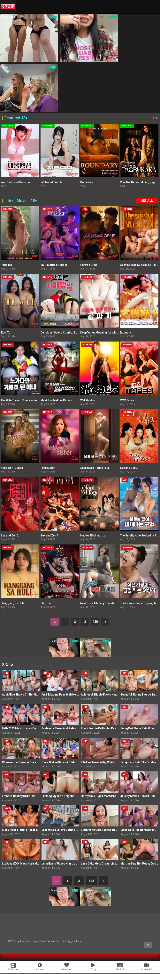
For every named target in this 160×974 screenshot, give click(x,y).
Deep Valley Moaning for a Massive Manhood (109, 332)
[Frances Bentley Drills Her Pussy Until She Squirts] (21, 782)
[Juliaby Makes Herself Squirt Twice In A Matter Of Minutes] (139, 782)
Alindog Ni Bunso (12, 467)
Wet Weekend (88, 400)
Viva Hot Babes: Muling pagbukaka (121, 182)
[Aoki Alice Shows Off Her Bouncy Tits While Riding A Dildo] (21, 680)
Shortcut (46, 603)
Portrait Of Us (88, 264)
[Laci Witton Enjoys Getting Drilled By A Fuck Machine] (60, 815)
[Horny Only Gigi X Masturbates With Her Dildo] (99, 782)
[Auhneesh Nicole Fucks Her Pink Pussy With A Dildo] (99, 680)
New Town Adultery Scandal (97, 603)
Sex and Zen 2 (10, 535)
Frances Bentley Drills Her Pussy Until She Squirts (34, 796)
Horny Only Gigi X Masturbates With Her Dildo (110, 796)
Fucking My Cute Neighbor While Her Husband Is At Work (78, 796)
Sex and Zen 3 (129, 467)
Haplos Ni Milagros (92, 535)
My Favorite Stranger (54, 264)
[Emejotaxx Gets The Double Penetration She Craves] (139, 748)
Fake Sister (48, 467)
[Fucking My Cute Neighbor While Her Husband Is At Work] (60, 782)
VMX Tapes (127, 400)
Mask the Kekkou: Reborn (56, 400)
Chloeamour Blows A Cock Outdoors (25, 762)
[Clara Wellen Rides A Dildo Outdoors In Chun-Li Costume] (60, 748)
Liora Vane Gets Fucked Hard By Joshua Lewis (110, 829)
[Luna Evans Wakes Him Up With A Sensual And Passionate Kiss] (60, 849)
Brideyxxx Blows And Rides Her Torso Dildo (69, 728)
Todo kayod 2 (147, 182)
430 (95, 622)
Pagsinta (6, 264)
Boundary (66, 182)
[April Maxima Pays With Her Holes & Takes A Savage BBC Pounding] (60, 680)
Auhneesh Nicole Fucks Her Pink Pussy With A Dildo (114, 694)
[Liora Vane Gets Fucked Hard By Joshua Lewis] (99, 815)
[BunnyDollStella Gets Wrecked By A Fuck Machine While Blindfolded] (139, 714)
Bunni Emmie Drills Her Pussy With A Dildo (108, 728)
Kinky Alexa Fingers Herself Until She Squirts (30, 829)
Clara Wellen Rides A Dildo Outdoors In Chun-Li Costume (78, 762)
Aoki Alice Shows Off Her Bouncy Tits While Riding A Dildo (39, 694)
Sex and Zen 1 (49, 535)
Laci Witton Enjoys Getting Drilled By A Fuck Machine (75, 829)
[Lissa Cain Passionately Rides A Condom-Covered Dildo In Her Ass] (139, 815)
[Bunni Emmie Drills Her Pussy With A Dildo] (99, 714)
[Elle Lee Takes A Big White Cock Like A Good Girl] (99, 748)
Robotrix (125, 332)
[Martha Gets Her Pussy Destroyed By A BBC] (139, 849)
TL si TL (5, 332)
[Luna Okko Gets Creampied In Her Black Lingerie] (99, 849)
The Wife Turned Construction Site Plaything (28, 400)
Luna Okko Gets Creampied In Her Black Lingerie (112, 863)
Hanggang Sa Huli (12, 603)
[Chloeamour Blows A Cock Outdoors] (21, 748)
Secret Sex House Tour (94, 467)
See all (147, 200)
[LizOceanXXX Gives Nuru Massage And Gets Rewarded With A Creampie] (21, 849)
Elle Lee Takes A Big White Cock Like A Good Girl (112, 762)
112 (91, 881)
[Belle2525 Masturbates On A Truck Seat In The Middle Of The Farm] (21, 714)
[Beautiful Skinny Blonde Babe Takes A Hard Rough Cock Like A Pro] (139, 680)
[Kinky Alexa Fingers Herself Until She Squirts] (21, 815)
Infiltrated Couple (31, 182)
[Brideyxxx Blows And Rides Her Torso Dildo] (60, 714)
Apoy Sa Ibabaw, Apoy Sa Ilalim (139, 264)
